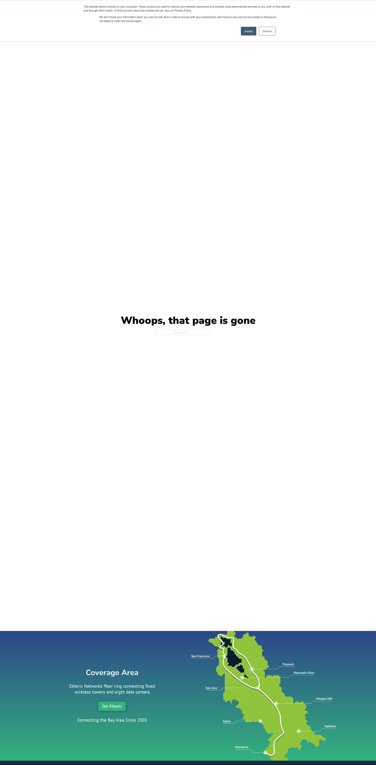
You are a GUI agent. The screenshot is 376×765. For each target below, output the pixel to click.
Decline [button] (267, 31)
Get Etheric (112, 706)
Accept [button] (249, 31)
